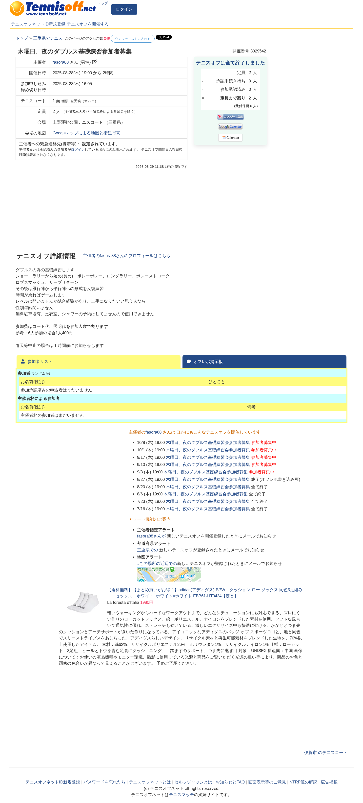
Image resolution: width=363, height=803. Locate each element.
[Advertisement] (310, 109)
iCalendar (232, 138)
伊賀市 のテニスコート (325, 752)
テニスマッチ (181, 794)
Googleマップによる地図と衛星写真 (86, 133)
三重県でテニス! (48, 38)
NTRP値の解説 (303, 782)
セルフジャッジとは (193, 782)
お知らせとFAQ (230, 782)
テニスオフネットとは (150, 782)
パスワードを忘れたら (104, 782)
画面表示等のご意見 (267, 782)
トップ (103, 3)
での (148, 550)
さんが (152, 536)
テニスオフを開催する (88, 24)
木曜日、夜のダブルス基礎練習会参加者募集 (208, 442)
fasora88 (61, 62)
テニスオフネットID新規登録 (38, 24)
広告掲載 (329, 782)
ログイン (124, 9)
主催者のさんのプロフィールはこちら (126, 255)
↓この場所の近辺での (157, 563)
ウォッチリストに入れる (132, 39)
